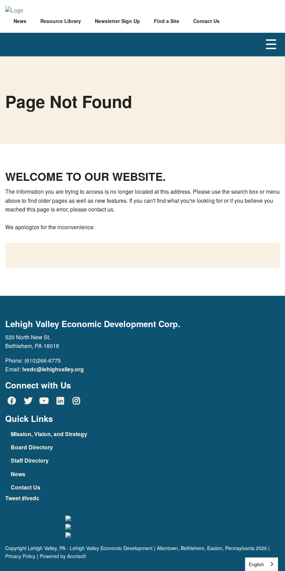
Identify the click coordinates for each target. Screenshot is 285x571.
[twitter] (27, 400)
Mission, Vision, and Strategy (49, 434)
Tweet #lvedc (22, 498)
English (256, 564)
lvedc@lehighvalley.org (53, 369)
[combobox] (261, 564)
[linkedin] (60, 400)
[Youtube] (44, 400)
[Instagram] (76, 400)
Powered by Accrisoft (63, 556)
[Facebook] (11, 400)
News (18, 474)
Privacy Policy (20, 556)
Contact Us (25, 487)
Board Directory (32, 447)
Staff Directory (30, 460)
